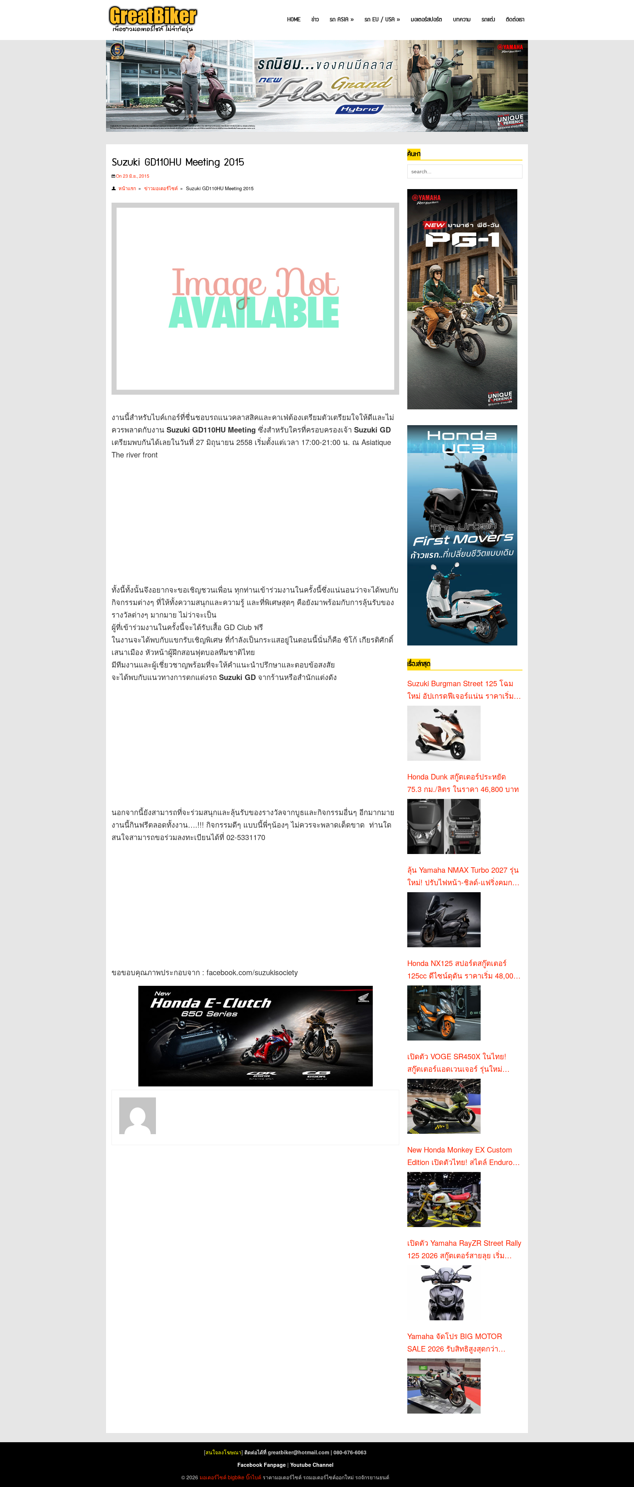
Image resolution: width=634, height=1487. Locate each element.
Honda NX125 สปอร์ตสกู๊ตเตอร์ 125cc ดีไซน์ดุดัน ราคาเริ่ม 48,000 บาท (462, 970)
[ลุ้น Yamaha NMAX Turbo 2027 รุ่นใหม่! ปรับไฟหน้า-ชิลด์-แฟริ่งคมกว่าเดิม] (444, 919)
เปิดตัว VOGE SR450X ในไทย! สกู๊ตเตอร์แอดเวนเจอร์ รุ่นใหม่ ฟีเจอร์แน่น (456, 1063)
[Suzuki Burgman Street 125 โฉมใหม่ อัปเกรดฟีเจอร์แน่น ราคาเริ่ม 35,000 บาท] (444, 733)
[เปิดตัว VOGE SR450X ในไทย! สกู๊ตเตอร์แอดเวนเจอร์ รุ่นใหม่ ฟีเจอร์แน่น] (444, 1106)
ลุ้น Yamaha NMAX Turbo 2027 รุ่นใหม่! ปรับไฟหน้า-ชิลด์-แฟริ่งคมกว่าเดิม (463, 876)
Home (293, 19)
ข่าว (315, 19)
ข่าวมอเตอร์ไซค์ (161, 188)
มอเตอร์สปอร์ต (426, 19)
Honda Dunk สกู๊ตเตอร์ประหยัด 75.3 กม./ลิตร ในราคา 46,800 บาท (463, 782)
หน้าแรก (127, 188)
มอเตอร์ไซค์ (213, 1477)
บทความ (462, 19)
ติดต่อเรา (515, 19)
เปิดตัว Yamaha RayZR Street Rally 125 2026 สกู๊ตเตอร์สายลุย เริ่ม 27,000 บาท (464, 1249)
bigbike (236, 1477)
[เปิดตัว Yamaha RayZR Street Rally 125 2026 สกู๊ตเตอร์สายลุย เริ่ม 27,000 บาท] (444, 1292)
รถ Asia (342, 19)
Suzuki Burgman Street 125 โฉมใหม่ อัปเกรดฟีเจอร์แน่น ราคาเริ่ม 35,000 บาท (460, 690)
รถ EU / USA (382, 19)
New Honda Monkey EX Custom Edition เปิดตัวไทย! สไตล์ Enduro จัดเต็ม (460, 1156)
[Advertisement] (245, 519)
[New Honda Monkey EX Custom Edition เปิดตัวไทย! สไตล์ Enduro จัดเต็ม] (444, 1199)
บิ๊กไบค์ (253, 1477)
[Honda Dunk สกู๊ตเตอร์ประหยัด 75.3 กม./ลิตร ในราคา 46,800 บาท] (444, 826)
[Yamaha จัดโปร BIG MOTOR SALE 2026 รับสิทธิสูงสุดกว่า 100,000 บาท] (444, 1386)
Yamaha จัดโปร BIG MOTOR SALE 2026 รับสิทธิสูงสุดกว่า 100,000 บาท (454, 1343)
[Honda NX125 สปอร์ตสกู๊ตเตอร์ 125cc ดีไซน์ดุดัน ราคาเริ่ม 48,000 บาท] (444, 1013)
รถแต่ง (488, 19)
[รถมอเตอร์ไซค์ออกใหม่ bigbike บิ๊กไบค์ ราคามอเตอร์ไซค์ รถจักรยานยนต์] (152, 20)
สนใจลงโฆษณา (223, 1452)
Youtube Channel (312, 1464)
